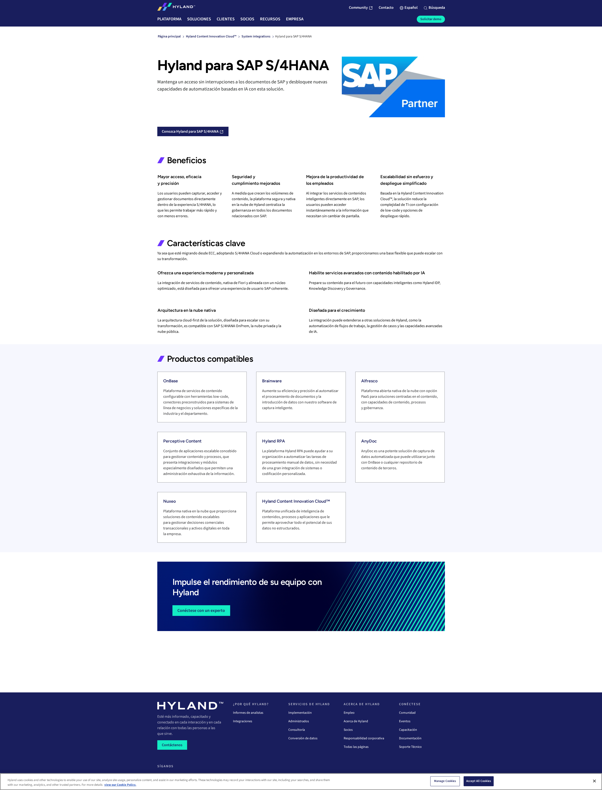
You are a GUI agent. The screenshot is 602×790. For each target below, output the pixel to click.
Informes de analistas (248, 712)
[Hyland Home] (176, 8)
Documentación (410, 738)
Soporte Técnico (410, 747)
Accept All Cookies (478, 781)
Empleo (349, 712)
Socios (348, 729)
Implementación (300, 712)
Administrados (298, 721)
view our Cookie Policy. (120, 785)
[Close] (594, 781)
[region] (301, 781)
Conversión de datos (302, 738)
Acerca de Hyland (356, 721)
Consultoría (296, 729)
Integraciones (242, 721)
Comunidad (407, 712)
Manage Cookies (445, 781)
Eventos (404, 721)
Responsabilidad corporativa (364, 738)
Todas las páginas (356, 747)
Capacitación (408, 729)
